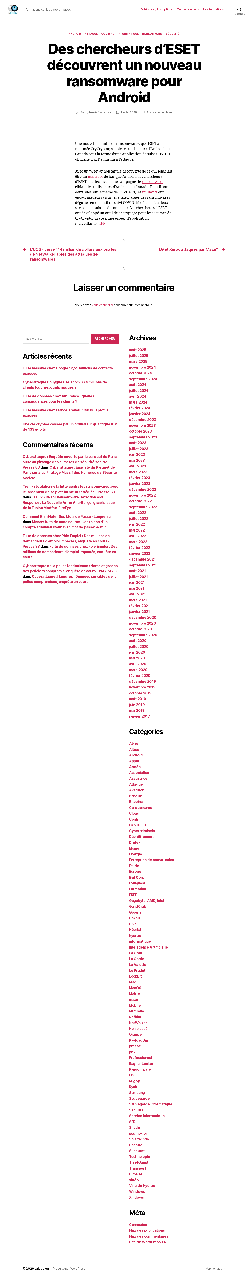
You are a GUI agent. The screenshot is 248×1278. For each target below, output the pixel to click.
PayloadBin (138, 1040)
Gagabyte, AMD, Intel (146, 901)
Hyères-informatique (98, 112)
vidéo (134, 1180)
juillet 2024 (138, 391)
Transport (137, 1168)
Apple (134, 761)
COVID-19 (107, 33)
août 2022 (137, 513)
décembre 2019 (142, 681)
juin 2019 (137, 705)
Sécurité (172, 33)
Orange (135, 1034)
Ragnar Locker (141, 1063)
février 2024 (139, 408)
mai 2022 (137, 530)
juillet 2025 (138, 356)
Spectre (135, 1145)
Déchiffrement (141, 837)
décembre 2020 (142, 617)
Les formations (213, 9)
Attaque (91, 33)
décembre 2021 (142, 559)
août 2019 (137, 699)
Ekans (134, 848)
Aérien (134, 743)
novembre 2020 (142, 623)
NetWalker (138, 1023)
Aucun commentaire (159, 112)
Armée (135, 767)
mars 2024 (138, 402)
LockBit (135, 976)
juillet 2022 (138, 518)
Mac (132, 982)
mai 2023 (137, 460)
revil (132, 1075)
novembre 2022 (142, 495)
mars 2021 (138, 600)
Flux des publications (147, 1230)
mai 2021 (136, 588)
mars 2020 (138, 670)
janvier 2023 (139, 484)
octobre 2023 (140, 431)
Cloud (134, 813)
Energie (135, 854)
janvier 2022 (139, 553)
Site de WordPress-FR (147, 1242)
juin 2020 (137, 652)
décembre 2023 (142, 420)
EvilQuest (137, 883)
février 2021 (139, 606)
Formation (137, 889)
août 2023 (137, 443)
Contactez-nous (188, 9)
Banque (135, 796)
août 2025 (137, 350)
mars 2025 (138, 361)
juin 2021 (137, 582)
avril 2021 (137, 594)
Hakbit (134, 918)
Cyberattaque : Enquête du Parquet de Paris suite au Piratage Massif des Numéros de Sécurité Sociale (70, 472)
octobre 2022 (140, 501)
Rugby (134, 1081)
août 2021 (137, 571)
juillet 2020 (138, 646)
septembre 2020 (143, 635)
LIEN (101, 223)
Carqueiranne (140, 808)
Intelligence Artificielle (148, 947)
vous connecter (102, 305)
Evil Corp (136, 877)
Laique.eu (41, 1268)
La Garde (136, 959)
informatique (128, 33)
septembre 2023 (143, 437)
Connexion (138, 1225)
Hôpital (135, 930)
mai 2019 (137, 710)
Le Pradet (137, 970)
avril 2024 (137, 396)
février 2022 (139, 547)
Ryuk (133, 1087)
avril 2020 (137, 664)
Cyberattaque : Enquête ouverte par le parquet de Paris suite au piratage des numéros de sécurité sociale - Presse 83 (70, 462)
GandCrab (137, 906)
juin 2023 (137, 454)
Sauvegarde (139, 1098)
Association (139, 773)
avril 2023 (137, 466)
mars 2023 (138, 472)
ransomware (152, 182)
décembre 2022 (142, 489)
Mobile (135, 1005)
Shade (134, 1127)
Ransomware (152, 33)
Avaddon (136, 790)
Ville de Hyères (142, 1186)
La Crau (135, 953)
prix (132, 1052)
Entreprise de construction (151, 860)
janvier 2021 (139, 612)
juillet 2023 (138, 449)
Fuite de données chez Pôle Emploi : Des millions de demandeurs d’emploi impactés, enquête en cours (70, 551)
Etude (134, 866)
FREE (133, 895)
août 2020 (137, 641)
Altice (134, 749)
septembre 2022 (143, 507)
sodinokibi (138, 1133)
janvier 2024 (139, 414)
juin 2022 (137, 524)
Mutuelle (136, 1011)
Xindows (136, 1197)
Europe (135, 871)
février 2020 (139, 675)
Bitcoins (136, 802)
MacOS (135, 988)
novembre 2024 (142, 367)
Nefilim (135, 1017)
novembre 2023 (142, 425)
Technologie (139, 1157)
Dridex (134, 842)
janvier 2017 (139, 716)
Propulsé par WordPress (69, 1268)
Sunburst (137, 1151)
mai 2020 (137, 658)
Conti (133, 819)
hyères (135, 936)
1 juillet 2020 (129, 112)
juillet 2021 (138, 577)
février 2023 (139, 478)
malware (95, 176)
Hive (133, 924)
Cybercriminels (142, 831)
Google (135, 912)
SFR (132, 1122)
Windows (137, 1191)
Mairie (134, 994)
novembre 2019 (142, 687)
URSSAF (136, 1174)
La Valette (137, 965)
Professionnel (140, 1058)
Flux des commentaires (148, 1236)
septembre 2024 (143, 379)
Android (74, 33)
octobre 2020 (140, 629)
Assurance (138, 778)
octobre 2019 (140, 693)
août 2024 (137, 385)
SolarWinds (139, 1139)
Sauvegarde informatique (150, 1104)
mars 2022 (138, 542)
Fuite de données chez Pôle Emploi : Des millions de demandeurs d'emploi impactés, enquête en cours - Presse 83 (66, 541)
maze (133, 999)
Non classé (138, 1029)
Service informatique (147, 1116)
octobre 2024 (140, 373)
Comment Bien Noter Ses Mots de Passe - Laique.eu (67, 516)
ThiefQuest (138, 1162)
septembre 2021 (143, 565)
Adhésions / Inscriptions (156, 9)
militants (149, 192)
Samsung (137, 1092)
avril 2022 (137, 536)
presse (135, 1046)
